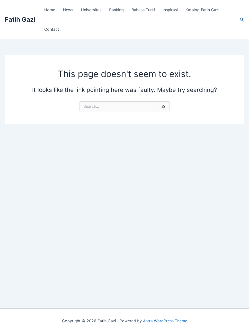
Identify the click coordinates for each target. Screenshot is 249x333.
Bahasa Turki (143, 9)
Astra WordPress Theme (165, 320)
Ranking (116, 9)
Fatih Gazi (20, 19)
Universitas (91, 9)
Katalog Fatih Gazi (202, 9)
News (68, 9)
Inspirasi (170, 9)
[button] (242, 20)
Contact (51, 29)
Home (49, 9)
